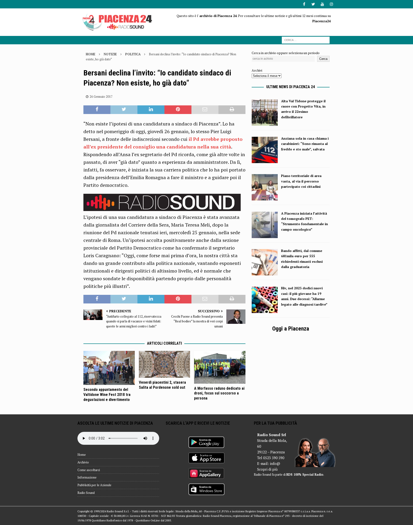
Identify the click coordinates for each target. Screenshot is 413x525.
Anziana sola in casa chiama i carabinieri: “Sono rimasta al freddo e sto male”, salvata (305, 143)
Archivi (257, 70)
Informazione (87, 477)
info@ (275, 463)
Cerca (323, 59)
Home (81, 454)
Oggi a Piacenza (290, 328)
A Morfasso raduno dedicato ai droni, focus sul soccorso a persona (219, 393)
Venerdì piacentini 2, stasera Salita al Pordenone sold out (162, 385)
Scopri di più (267, 469)
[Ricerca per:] (306, 39)
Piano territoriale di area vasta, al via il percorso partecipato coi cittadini (301, 181)
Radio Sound (86, 493)
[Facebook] (304, 4)
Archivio (83, 462)
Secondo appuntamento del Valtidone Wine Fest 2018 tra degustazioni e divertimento (106, 394)
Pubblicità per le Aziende (94, 485)
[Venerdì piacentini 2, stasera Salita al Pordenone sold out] (164, 364)
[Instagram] (331, 4)
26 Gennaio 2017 (101, 96)
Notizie (110, 54)
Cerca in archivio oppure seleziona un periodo (286, 53)
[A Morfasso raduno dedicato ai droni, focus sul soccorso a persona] (219, 367)
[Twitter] (313, 4)
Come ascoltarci (88, 470)
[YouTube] (322, 4)
